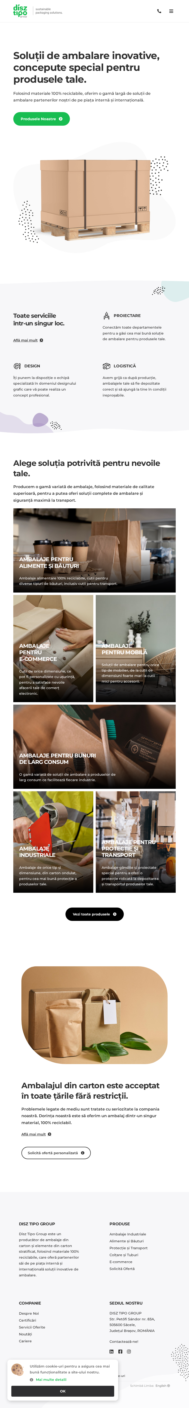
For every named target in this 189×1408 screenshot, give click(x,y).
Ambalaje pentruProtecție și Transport (129, 849)
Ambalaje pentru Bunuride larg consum (57, 758)
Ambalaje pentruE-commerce (38, 652)
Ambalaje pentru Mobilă (124, 649)
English (161, 1386)
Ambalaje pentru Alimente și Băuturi (49, 562)
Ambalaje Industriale (37, 851)
